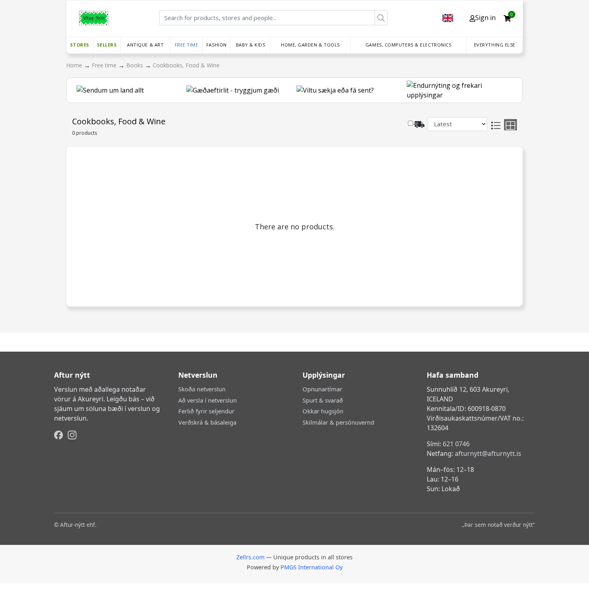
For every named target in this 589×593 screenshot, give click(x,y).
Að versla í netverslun (207, 400)
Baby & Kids (250, 45)
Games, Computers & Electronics (408, 45)
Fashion (216, 45)
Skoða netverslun (202, 389)
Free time (186, 45)
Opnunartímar (322, 389)
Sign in (485, 17)
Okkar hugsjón (323, 411)
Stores (79, 45)
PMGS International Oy (311, 567)
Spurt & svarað (323, 400)
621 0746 (456, 443)
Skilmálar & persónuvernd (338, 422)
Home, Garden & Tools (310, 45)
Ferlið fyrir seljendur (206, 411)
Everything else (494, 45)
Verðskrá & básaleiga (207, 422)
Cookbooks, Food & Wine (186, 65)
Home (75, 65)
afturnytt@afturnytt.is (488, 453)
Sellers (107, 45)
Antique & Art (145, 45)
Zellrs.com (250, 557)
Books (135, 65)
